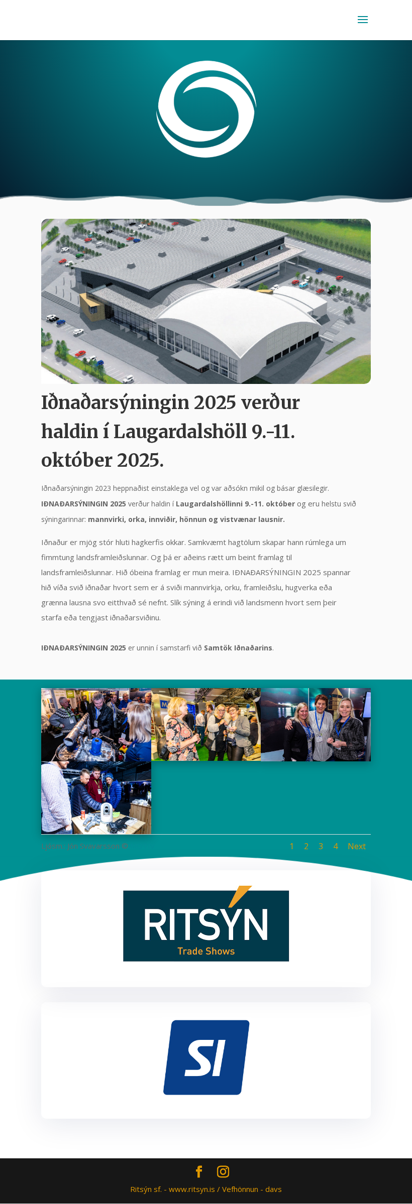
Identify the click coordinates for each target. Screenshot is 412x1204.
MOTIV (142, 846)
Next (357, 846)
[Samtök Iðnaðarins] (206, 1057)
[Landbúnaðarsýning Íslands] (206, 758)
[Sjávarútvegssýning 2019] (96, 758)
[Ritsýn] (206, 959)
